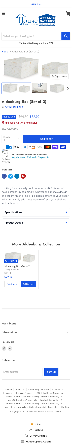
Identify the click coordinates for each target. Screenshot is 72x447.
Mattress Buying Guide (54, 393)
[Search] (65, 36)
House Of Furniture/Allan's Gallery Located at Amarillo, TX (34, 400)
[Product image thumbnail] (40, 88)
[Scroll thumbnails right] (67, 88)
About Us (19, 389)
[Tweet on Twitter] (10, 176)
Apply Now (18, 157)
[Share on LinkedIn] (16, 176)
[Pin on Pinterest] (23, 176)
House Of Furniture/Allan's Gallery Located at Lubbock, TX (34, 396)
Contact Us (57, 389)
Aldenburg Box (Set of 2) (17, 266)
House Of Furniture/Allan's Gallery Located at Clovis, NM (30, 407)
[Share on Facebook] (4, 176)
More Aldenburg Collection (36, 244)
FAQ (37, 393)
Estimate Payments (38, 157)
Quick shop (12, 284)
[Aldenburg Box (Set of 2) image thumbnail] (16, 88)
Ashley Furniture (14, 106)
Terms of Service (24, 393)
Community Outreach (38, 389)
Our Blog (65, 407)
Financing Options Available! (20, 122)
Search (8, 389)
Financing (7, 393)
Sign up (51, 371)
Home (5, 51)
